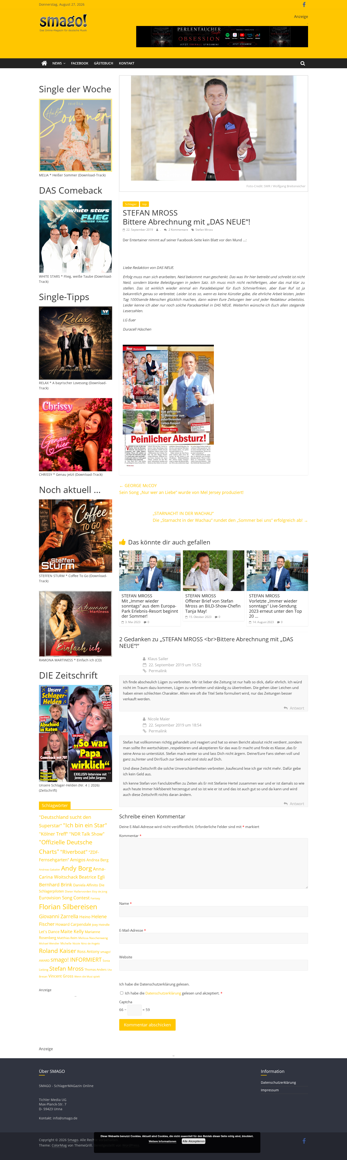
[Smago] (44, 63)
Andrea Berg (97, 860)
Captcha (125, 1001)
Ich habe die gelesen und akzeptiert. (173, 993)
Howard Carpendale (73, 924)
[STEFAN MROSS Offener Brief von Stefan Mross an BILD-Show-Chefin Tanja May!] (213, 553)
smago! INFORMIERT (76, 959)
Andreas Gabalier (49, 869)
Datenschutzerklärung (163, 993)
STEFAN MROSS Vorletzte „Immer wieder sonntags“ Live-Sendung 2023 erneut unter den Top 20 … (275, 606)
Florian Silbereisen (68, 906)
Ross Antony (88, 951)
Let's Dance (49, 931)
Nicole (76, 943)
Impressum (270, 1090)
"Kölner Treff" (53, 833)
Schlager (131, 204)
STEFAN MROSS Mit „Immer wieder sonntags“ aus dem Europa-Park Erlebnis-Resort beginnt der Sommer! (150, 606)
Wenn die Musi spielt (87, 976)
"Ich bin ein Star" (85, 825)
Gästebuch (103, 63)
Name (125, 903)
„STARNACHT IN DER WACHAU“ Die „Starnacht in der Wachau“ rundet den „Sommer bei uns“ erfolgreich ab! (230, 516)
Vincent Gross (60, 976)
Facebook (79, 63)
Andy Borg (76, 868)
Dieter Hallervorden (78, 891)
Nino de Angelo (90, 943)
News (57, 63)
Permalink (158, 670)
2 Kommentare (178, 230)
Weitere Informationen (162, 1141)
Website (125, 957)
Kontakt (126, 63)
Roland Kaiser (57, 951)
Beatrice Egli (92, 877)
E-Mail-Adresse (132, 930)
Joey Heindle (101, 924)
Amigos (77, 860)
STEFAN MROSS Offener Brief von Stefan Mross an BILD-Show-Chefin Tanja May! (213, 603)
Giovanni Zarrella (58, 916)
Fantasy (95, 898)
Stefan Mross (204, 230)
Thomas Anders (95, 969)
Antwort (297, 708)
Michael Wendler (49, 943)
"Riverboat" (74, 851)
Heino (84, 916)
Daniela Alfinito (85, 885)
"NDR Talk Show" (87, 834)
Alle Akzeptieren (193, 1141)
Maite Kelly (72, 931)
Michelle (66, 943)
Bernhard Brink (55, 884)
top (144, 204)
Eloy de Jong (99, 891)
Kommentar (130, 835)
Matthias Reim (67, 938)
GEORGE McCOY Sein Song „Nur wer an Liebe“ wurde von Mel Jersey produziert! (181, 489)
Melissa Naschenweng (93, 938)
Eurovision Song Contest (64, 898)
